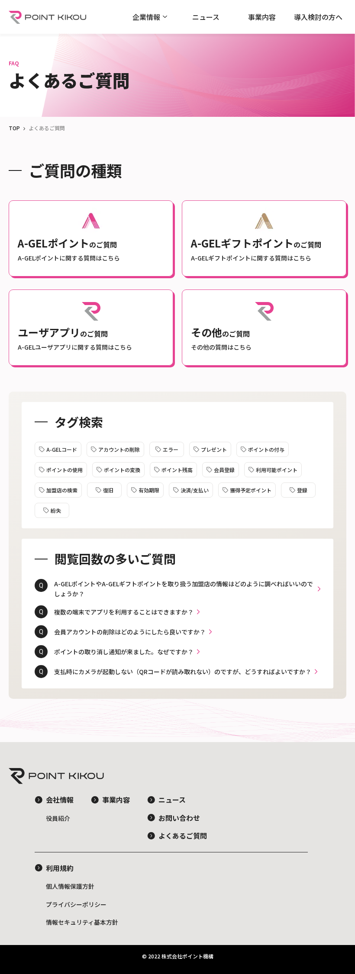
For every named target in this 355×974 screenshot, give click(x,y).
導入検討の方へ (318, 17)
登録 (302, 490)
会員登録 (224, 469)
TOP (14, 128)
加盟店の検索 (61, 490)
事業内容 (262, 17)
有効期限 (149, 490)
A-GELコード (61, 449)
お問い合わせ (179, 818)
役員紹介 (58, 818)
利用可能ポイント (276, 469)
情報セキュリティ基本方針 (82, 922)
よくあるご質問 (182, 835)
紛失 (56, 510)
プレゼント (214, 449)
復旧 (108, 490)
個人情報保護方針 (70, 886)
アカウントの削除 (119, 449)
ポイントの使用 (64, 469)
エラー (170, 449)
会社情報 (60, 799)
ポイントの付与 (266, 449)
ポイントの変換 (122, 469)
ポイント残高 (177, 469)
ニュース (205, 17)
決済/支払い (195, 490)
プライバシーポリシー (76, 904)
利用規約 (60, 868)
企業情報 (146, 17)
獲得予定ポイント (250, 490)
